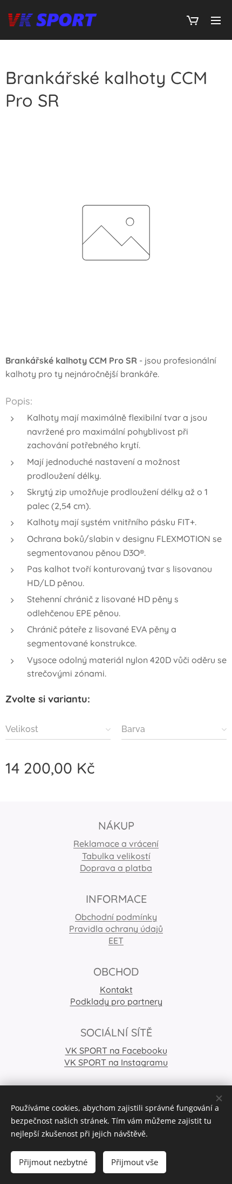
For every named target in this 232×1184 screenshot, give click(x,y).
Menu (216, 20)
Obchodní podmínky (116, 916)
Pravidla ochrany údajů (116, 928)
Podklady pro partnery (116, 1001)
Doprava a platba (116, 867)
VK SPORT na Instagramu (116, 1062)
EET (116, 940)
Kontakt (116, 989)
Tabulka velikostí (116, 856)
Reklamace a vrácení (116, 843)
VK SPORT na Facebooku (116, 1050)
